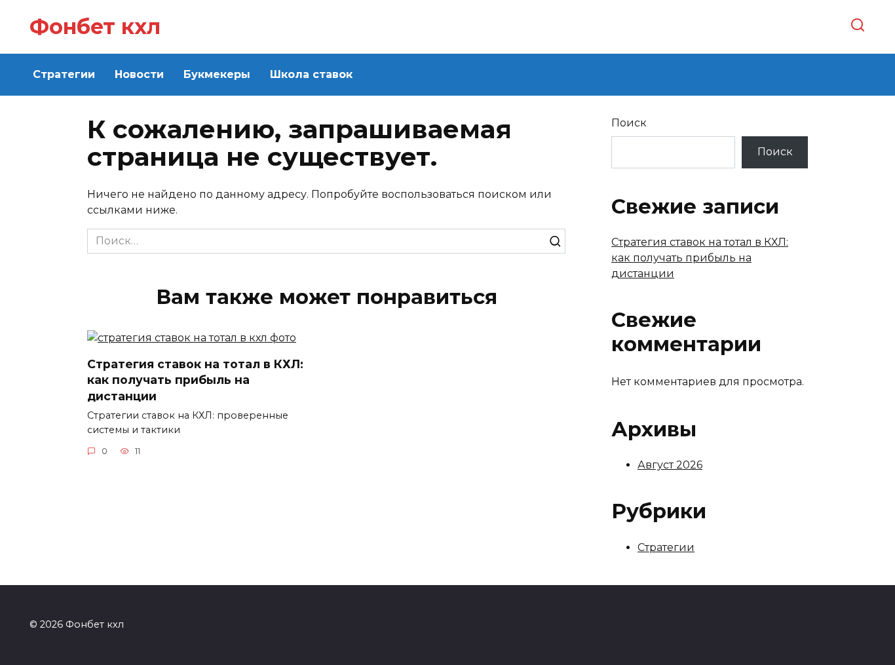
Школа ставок (311, 74)
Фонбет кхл (95, 26)
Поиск (629, 123)
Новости (139, 74)
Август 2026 (670, 465)
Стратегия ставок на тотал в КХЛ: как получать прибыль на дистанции (195, 380)
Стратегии (64, 74)
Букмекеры (216, 74)
